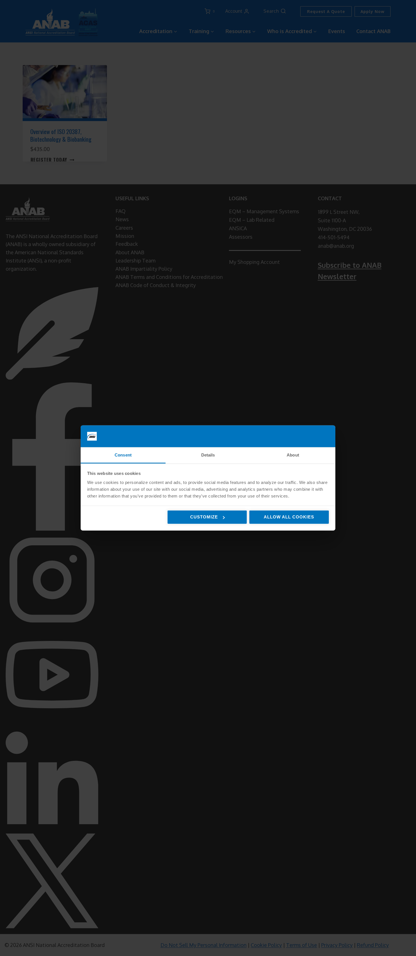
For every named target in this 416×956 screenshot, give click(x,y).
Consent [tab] (123, 455)
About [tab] (293, 455)
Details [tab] (208, 455)
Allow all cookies (289, 516)
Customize (204, 516)
